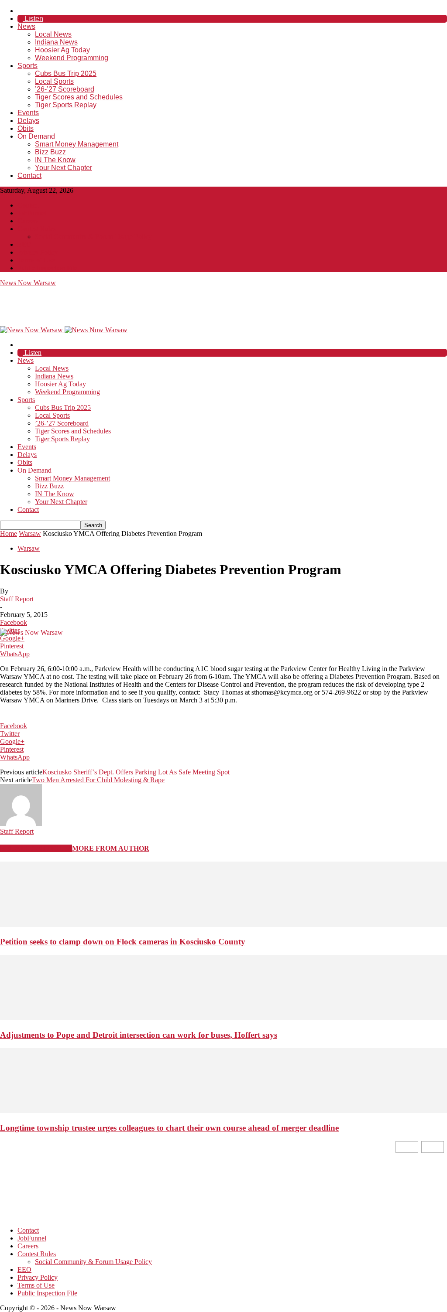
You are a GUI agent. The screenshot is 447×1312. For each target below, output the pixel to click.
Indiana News (56, 42)
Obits (25, 128)
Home (8, 533)
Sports (27, 65)
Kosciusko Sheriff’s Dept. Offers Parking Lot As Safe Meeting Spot (136, 772)
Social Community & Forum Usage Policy (93, 236)
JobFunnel (31, 213)
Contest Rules (36, 228)
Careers (27, 221)
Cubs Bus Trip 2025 (65, 73)
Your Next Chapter (63, 167)
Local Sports (54, 81)
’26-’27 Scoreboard (64, 89)
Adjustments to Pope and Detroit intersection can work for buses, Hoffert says (138, 1034)
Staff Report (17, 599)
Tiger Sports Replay (65, 105)
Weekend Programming (71, 57)
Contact (29, 175)
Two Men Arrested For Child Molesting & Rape (98, 780)
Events (28, 112)
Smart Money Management (76, 144)
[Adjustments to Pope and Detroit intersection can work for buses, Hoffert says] (223, 1018)
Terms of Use (36, 260)
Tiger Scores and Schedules (79, 97)
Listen (33, 18)
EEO (24, 244)
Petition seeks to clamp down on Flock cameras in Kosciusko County (122, 941)
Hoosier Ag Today (62, 50)
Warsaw (30, 533)
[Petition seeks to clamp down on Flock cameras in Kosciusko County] (223, 924)
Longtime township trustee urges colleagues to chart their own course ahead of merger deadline (169, 1127)
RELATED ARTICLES (36, 848)
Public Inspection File (47, 268)
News (26, 26)
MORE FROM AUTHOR (110, 848)
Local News (53, 34)
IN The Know (55, 160)
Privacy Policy (37, 252)
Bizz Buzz (50, 152)
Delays (28, 120)
